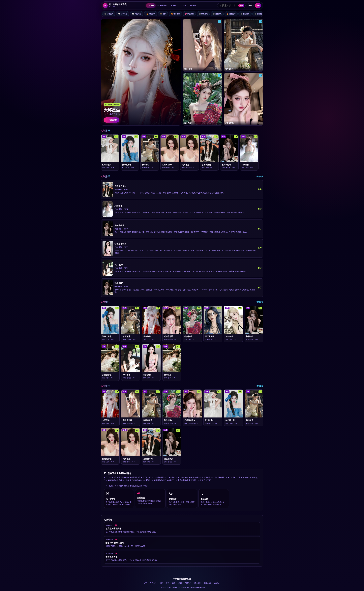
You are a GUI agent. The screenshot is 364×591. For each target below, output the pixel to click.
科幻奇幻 (245, 14)
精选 (167, 583)
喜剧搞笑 (217, 14)
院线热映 (150, 14)
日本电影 (122, 14)
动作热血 (175, 14)
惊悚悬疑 (203, 14)
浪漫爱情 (189, 14)
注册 (257, 5)
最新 (173, 583)
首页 (145, 583)
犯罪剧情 (259, 14)
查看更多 (260, 176)
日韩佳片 (108, 14)
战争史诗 (231, 14)
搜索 (241, 6)
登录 (250, 5)
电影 (163, 14)
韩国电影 (136, 14)
